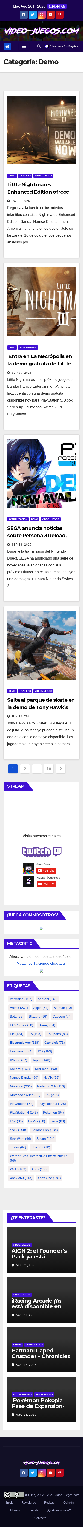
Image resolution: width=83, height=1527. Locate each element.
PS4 (16, 1121)
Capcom (62, 1016)
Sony (18, 1130)
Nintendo (21, 1086)
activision (21, 999)
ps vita (36, 1121)
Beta (17, 1016)
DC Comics (21, 1025)
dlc (16, 1034)
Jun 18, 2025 (22, 716)
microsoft (46, 1069)
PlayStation (21, 1104)
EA (35, 1034)
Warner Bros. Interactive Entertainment (38, 1158)
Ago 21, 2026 (26, 1315)
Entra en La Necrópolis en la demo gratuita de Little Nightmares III (39, 363)
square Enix (44, 1130)
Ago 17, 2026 (26, 1364)
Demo (12, 175)
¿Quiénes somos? (58, 1510)
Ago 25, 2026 (26, 1265)
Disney (47, 1025)
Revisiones (28, 1502)
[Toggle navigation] (24, 46)
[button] (39, 46)
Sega (57, 1121)
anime (19, 1008)
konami (20, 1069)
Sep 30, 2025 (22, 372)
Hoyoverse (21, 1051)
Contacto (39, 1518)
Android (48, 999)
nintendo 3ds (51, 1086)
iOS (45, 1051)
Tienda (33, 1510)
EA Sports (57, 1034)
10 (49, 768)
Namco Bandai (24, 1077)
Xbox (40, 1169)
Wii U (18, 1169)
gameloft (54, 1042)
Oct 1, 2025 (21, 201)
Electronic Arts (24, 1042)
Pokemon (53, 1112)
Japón (41, 1060)
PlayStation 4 (24, 1112)
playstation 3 (52, 1104)
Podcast (49, 1502)
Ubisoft (40, 1147)
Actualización (18, 519)
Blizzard (38, 1016)
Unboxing (15, 1510)
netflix (51, 1077)
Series (17, 1344)
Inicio (9, 1502)
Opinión (68, 1502)
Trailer (18, 1147)
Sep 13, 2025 (22, 544)
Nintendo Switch (25, 1095)
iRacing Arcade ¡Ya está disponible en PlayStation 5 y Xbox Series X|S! (39, 1309)
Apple (40, 1008)
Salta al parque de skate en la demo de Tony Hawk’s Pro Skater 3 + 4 (41, 707)
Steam (45, 1138)
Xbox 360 (21, 1178)
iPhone (18, 1060)
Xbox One (49, 1178)
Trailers (25, 175)
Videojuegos (43, 175)
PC (52, 1095)
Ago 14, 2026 (26, 1414)
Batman (63, 1008)
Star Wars (20, 1138)
